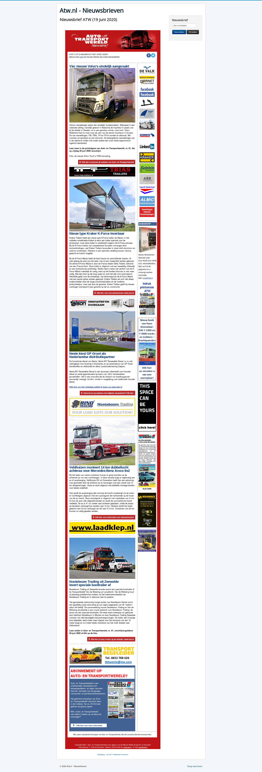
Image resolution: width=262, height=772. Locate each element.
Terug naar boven (194, 766)
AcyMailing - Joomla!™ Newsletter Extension (112, 754)
